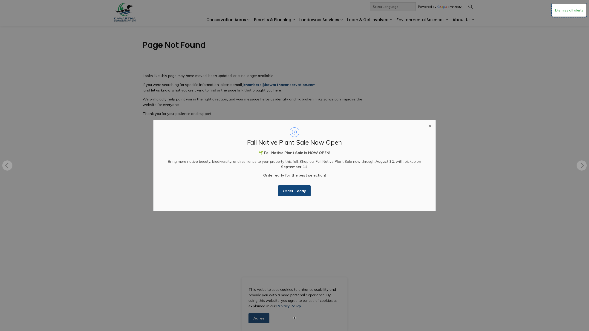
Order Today (294, 190)
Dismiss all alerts (569, 10)
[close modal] (430, 125)
